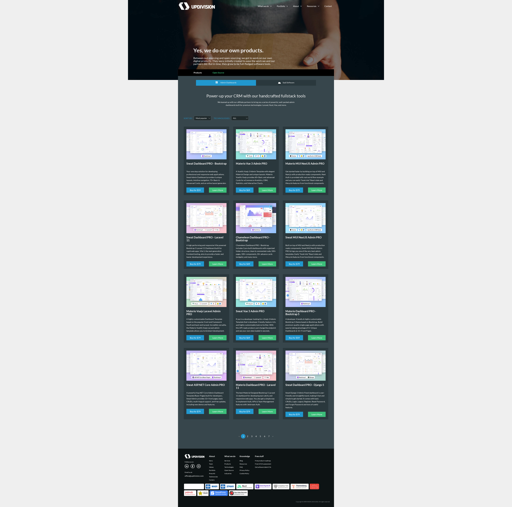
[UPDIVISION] (196, 3)
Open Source (218, 72)
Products (198, 72)
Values (211, 467)
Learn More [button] (217, 190)
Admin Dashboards (228, 82)
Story (211, 461)
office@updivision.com (194, 476)
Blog (241, 461)
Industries (227, 473)
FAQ (241, 467)
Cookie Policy (244, 473)
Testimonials (213, 477)
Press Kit (212, 473)
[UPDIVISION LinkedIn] (188, 466)
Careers (212, 480)
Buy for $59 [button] (195, 190)
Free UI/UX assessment (263, 464)
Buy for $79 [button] (294, 190)
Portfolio (212, 470)
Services (227, 461)
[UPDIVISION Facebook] (194, 466)
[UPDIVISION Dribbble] (200, 466)
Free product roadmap (263, 461)
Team (211, 464)
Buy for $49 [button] (244, 264)
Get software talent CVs (263, 467)
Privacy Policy (244, 470)
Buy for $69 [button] (244, 190)
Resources (243, 464)
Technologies (229, 467)
